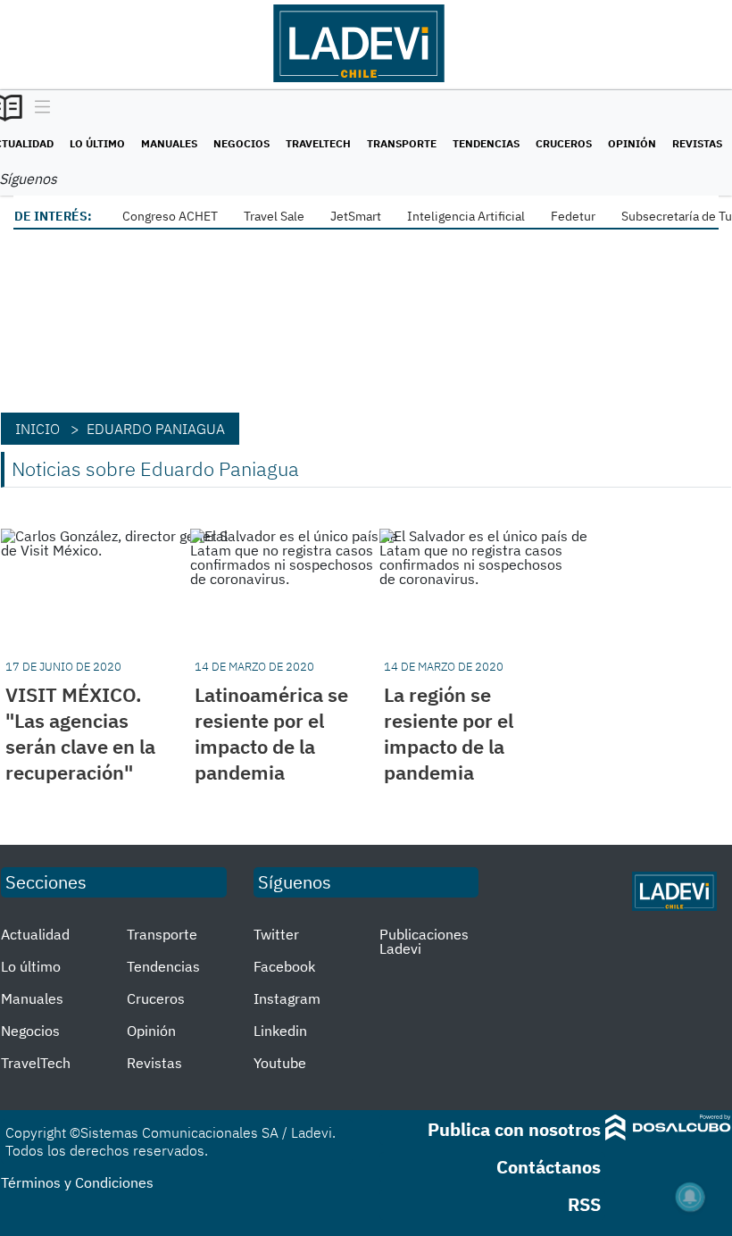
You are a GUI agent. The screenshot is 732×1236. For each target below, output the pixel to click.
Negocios (241, 143)
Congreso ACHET (170, 216)
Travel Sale (274, 216)
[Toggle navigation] (38, 108)
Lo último (97, 143)
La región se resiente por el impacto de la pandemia (448, 733)
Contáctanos (548, 1167)
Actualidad (35, 934)
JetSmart (355, 216)
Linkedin (280, 1031)
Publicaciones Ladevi (424, 941)
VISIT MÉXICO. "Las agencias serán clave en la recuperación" (80, 733)
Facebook (284, 966)
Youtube (280, 1063)
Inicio (37, 429)
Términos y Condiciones (77, 1182)
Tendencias (486, 143)
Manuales (169, 143)
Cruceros (564, 143)
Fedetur (573, 216)
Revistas (697, 143)
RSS (584, 1204)
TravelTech (318, 143)
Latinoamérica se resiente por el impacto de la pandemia (271, 733)
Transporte (402, 143)
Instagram (287, 998)
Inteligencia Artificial (466, 216)
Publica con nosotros (514, 1129)
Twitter (276, 934)
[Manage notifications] (690, 1196)
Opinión (632, 143)
